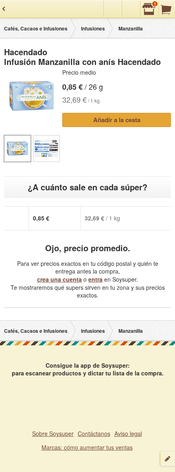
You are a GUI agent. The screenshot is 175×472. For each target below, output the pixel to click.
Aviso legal (128, 433)
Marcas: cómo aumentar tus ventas (87, 447)
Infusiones (93, 28)
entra (95, 279)
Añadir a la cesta (116, 119)
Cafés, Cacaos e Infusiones (36, 28)
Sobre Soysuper (53, 433)
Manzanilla (130, 28)
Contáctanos (94, 433)
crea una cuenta (59, 279)
